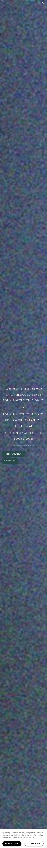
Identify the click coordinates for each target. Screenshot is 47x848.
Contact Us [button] (10, 461)
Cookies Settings (34, 843)
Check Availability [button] (13, 454)
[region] (23, 838)
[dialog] (23, 424)
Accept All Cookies (12, 843)
